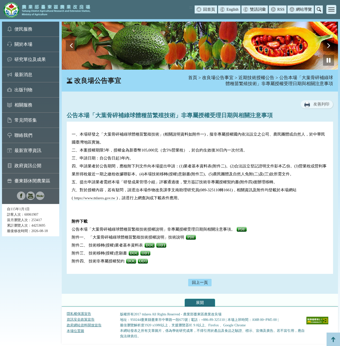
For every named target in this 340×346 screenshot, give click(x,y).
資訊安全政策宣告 (81, 319)
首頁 (192, 77)
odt (162, 245)
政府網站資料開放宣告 (84, 325)
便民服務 (23, 29)
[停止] (328, 60)
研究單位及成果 (30, 59)
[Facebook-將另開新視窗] (21, 199)
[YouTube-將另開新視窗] (30, 199)
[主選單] (331, 9)
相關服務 (23, 104)
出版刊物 (23, 89)
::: (190, 7)
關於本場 (23, 44)
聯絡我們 (23, 135)
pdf (241, 229)
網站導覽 (304, 9)
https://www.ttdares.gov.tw (94, 198)
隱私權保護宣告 (79, 314)
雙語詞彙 (258, 9)
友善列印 (321, 104)
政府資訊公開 (27, 165)
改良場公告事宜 (217, 77)
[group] (200, 46)
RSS (280, 9)
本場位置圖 (75, 331)
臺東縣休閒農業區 (32, 180)
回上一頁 (200, 282)
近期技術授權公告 (256, 77)
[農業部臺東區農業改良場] (46, 9)
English (232, 9)
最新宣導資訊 (27, 150)
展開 (200, 302)
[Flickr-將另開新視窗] (40, 199)
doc (150, 245)
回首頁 (209, 9)
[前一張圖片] (71, 45)
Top (333, 339)
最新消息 (23, 74)
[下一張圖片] (328, 45)
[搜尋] (319, 9)
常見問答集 (25, 120)
